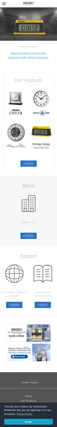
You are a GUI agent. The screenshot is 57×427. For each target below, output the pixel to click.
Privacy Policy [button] (24, 414)
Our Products (28, 401)
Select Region (30, 382)
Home (28, 396)
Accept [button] (28, 422)
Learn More (28, 163)
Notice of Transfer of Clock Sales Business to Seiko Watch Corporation (29, 55)
